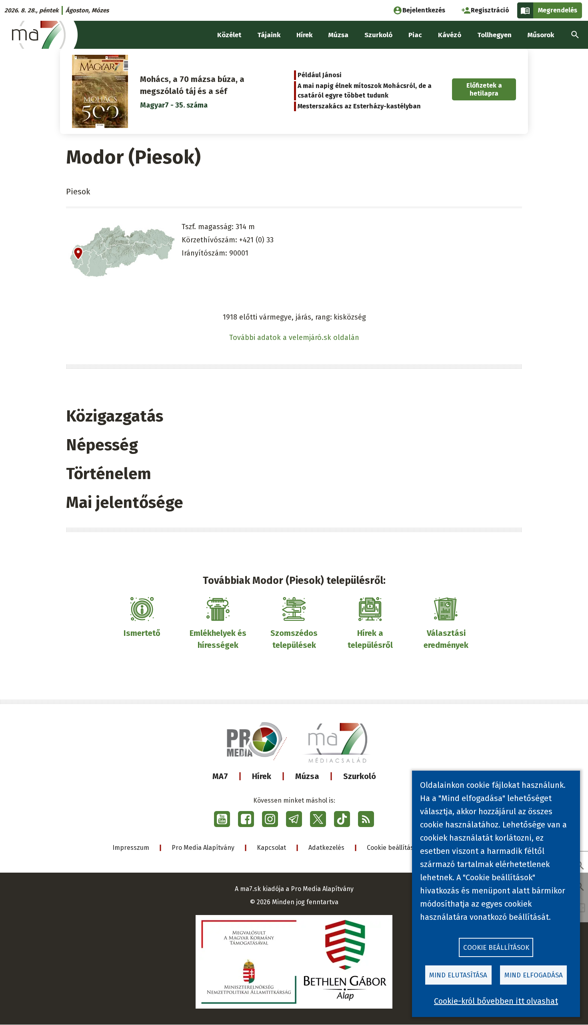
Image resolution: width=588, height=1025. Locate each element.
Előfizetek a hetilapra (484, 89)
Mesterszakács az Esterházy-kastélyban (359, 106)
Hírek (261, 776)
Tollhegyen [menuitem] (494, 35)
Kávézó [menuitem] (449, 35)
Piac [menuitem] (415, 35)
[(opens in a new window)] (222, 819)
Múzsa (307, 776)
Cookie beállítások (394, 847)
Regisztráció (490, 10)
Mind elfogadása (533, 975)
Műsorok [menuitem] (541, 35)
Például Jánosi (320, 75)
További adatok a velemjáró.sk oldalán (294, 337)
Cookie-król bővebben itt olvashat (496, 1001)
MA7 (220, 776)
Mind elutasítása (458, 975)
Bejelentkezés (423, 10)
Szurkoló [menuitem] (378, 35)
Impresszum (130, 847)
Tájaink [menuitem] (268, 35)
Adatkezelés (326, 847)
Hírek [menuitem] (304, 35)
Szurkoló (359, 776)
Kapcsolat (271, 847)
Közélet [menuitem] (229, 35)
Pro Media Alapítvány (203, 847)
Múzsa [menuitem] (338, 35)
